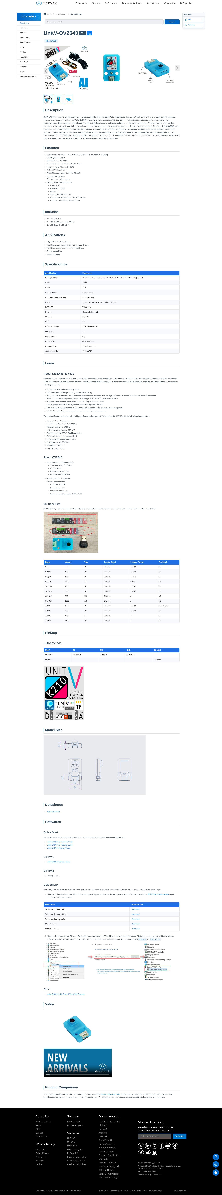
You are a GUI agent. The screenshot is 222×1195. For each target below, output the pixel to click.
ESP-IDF (103, 1136)
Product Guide (106, 1151)
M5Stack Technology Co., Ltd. (58, 1190)
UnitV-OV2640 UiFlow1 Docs (58, 862)
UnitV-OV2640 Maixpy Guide (58, 848)
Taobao (39, 1164)
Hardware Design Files (110, 1166)
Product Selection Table (110, 1094)
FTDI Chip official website (158, 894)
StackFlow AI (105, 1140)
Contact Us (41, 1136)
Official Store (42, 1153)
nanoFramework (107, 1148)
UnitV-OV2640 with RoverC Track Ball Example (66, 994)
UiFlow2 (71, 1142)
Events (39, 1133)
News (38, 1125)
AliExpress (41, 1157)
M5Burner (72, 1145)
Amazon (40, 1160)
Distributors (42, 1149)
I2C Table (103, 1159)
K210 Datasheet (53, 812)
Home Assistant (107, 1144)
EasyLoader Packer (77, 1157)
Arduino (103, 1133)
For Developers (75, 1125)
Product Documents (109, 1121)
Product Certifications (110, 1155)
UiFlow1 (71, 1138)
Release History (106, 1170)
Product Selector (107, 1163)
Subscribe (179, 1136)
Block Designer (75, 1149)
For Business (73, 1121)
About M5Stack (43, 1121)
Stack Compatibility (109, 1174)
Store (95, 3)
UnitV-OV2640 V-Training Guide (60, 845)
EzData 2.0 (72, 1153)
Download (135, 909)
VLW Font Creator (76, 1160)
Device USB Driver (76, 1164)
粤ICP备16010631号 (180, 1190)
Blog (38, 1129)
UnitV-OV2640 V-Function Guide (60, 842)
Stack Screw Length (109, 1177)
